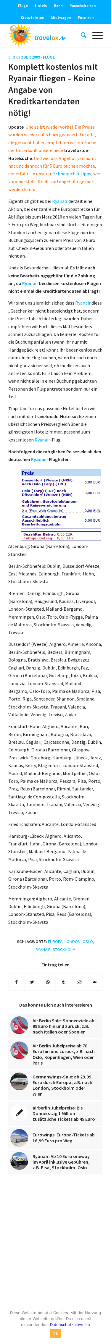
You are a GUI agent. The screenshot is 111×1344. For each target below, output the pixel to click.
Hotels (41, 5)
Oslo (88, 941)
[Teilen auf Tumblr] (63, 982)
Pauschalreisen (83, 5)
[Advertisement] (55, 1261)
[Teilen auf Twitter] (32, 982)
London (73, 941)
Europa (55, 941)
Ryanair (59, 201)
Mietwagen (61, 17)
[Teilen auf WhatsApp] (48, 982)
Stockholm (64, 949)
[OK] (104, 1325)
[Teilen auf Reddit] (79, 982)
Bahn (58, 5)
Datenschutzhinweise (70, 1324)
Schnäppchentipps (72, 174)
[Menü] (94, 35)
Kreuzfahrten (32, 17)
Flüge (23, 5)
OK (55, 1333)
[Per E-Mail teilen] (94, 982)
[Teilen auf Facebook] (16, 982)
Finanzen (86, 17)
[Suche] (80, 35)
